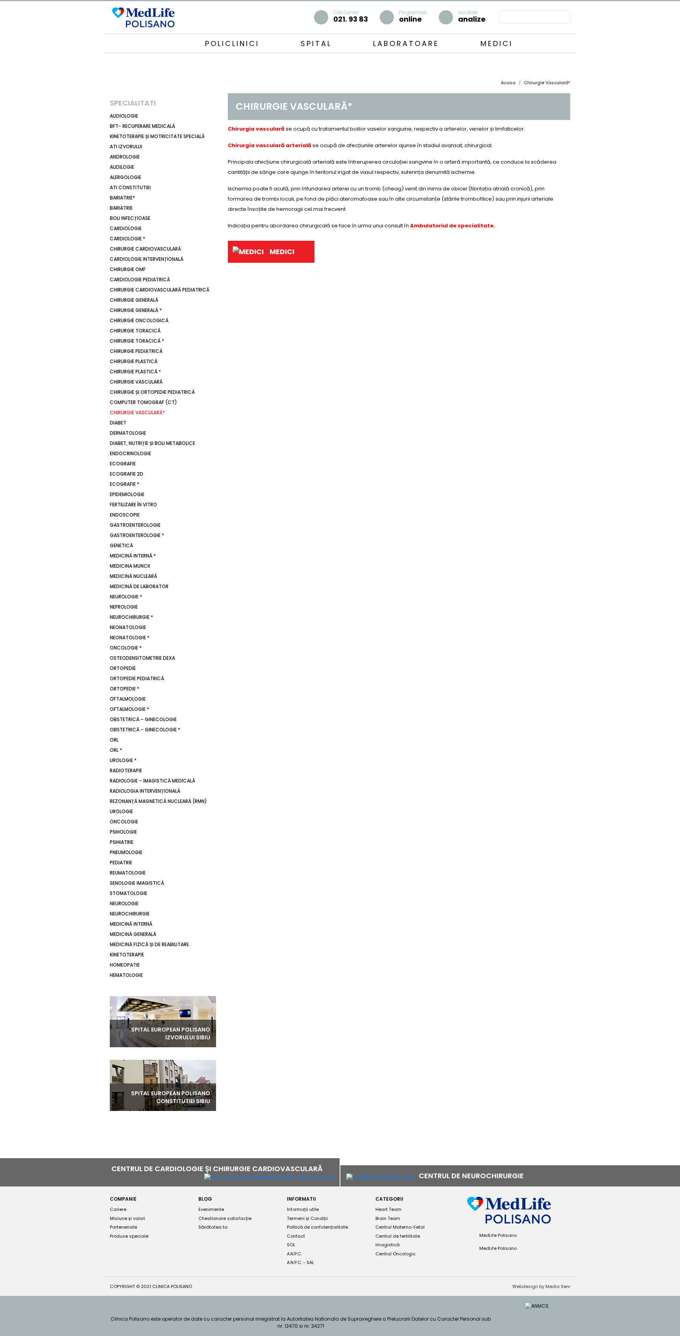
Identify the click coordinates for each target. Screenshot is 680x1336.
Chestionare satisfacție (224, 1218)
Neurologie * (126, 596)
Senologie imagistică (137, 883)
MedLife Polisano (497, 1235)
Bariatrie (121, 208)
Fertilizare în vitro (133, 504)
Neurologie (124, 903)
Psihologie (123, 832)
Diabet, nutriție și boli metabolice (152, 443)
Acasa (508, 82)
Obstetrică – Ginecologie (143, 719)
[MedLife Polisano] (143, 16)
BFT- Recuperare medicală (142, 126)
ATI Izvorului (126, 146)
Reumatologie (128, 872)
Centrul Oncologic (395, 1254)
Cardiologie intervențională (146, 259)
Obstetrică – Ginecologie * (145, 729)
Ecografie (123, 463)
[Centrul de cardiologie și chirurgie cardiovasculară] (269, 1177)
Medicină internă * (133, 555)
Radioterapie (126, 770)
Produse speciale (129, 1236)
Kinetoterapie (127, 954)
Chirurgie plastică (133, 361)
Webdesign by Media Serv (541, 1286)
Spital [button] (318, 43)
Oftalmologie (128, 699)
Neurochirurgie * (131, 617)
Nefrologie (124, 606)
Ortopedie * (124, 688)
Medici (496, 43)
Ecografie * (124, 484)
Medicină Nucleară (133, 576)
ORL (114, 739)
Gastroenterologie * (137, 535)
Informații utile (303, 1209)
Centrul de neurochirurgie (472, 1176)
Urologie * (123, 760)
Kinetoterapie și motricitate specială (157, 136)
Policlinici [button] (234, 43)
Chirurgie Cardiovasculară (145, 248)
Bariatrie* (122, 197)
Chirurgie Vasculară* (137, 412)
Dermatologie (128, 433)
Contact (296, 1236)
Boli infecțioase (130, 218)
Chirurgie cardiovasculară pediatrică (159, 289)
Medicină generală (133, 934)
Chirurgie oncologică (139, 320)
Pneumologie (126, 852)
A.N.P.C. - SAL (300, 1262)
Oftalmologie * (129, 709)
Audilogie (122, 167)
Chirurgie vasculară (136, 381)
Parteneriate (123, 1227)
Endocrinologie (130, 453)
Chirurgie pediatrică (136, 351)
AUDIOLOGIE (124, 116)
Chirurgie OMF (128, 269)
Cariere (118, 1209)
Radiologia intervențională (145, 791)
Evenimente (211, 1209)
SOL (291, 1245)
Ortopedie (123, 668)
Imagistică (387, 1245)
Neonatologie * (130, 637)
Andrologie (125, 156)
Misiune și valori (127, 1218)
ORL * (116, 750)
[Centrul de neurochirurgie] (380, 1176)
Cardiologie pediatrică (140, 279)
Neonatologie (128, 627)
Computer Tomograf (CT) (143, 402)
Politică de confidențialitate (317, 1227)
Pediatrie (121, 862)
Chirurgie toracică (135, 330)
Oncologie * (126, 647)
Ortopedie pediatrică (137, 678)
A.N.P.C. (294, 1254)
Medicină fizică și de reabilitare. (150, 944)
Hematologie (126, 975)
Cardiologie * (127, 238)
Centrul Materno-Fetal (400, 1227)
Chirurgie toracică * (137, 341)
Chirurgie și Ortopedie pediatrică (152, 392)
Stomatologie (128, 893)
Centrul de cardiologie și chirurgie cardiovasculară (217, 1169)
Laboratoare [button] (408, 43)
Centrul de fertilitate (397, 1236)
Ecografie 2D (126, 474)
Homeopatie (125, 964)
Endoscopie (125, 514)
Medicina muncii (130, 566)
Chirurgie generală (134, 300)
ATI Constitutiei (130, 187)
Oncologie (124, 821)
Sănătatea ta (212, 1227)
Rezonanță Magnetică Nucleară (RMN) (158, 801)
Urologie (121, 811)
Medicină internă (131, 924)
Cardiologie (126, 228)
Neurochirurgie (130, 913)
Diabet (118, 422)
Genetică (121, 545)
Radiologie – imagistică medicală (152, 780)
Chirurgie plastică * (135, 371)
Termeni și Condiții (307, 1218)
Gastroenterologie (135, 525)
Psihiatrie (121, 842)
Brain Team (387, 1218)
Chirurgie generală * (136, 310)
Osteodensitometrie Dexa (142, 658)
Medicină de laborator (139, 586)
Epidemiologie (127, 494)
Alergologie (125, 177)
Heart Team (388, 1209)
